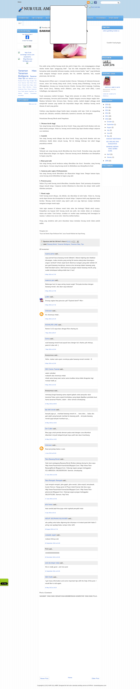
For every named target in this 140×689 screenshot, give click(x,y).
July (108, 130)
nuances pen (49, 280)
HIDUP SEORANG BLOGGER (56, 518)
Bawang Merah (52, 244)
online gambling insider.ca (111, 31)
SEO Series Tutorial (52, 369)
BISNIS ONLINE (114, 18)
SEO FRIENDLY (101, 18)
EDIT (19, 23)
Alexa (35, 78)
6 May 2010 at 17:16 (50, 305)
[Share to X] (76, 242)
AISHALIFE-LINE (51, 325)
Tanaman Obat (75, 244)
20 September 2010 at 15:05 (52, 543)
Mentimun (29, 87)
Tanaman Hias (27, 70)
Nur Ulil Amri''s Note (112, 87)
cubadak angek (50, 535)
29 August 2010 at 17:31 (51, 529)
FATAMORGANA (23, 18)
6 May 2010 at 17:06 (50, 291)
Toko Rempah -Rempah (53, 480)
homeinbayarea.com (100, 685)
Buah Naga (26, 80)
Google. (32, 80)
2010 (106, 119)
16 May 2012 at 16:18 (51, 587)
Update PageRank (29, 91)
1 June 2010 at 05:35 (50, 453)
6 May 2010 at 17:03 (50, 274)
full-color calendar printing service (77, 685)
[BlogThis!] (74, 242)
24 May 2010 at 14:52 (51, 439)
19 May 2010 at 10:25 (51, 422)
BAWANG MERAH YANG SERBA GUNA (112, 149)
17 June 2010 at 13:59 (51, 474)
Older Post (95, 678)
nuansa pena (49, 254)
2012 (106, 113)
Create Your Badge (27, 40)
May (108, 136)
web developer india (52, 563)
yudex (47, 297)
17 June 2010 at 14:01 (51, 498)
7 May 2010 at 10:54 (50, 349)
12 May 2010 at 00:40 (51, 403)
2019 (106, 104)
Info (27, 78)
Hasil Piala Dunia (32, 82)
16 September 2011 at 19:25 (52, 571)
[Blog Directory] (27, 61)
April (108, 154)
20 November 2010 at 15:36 (52, 557)
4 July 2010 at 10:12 (50, 512)
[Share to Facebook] (78, 242)
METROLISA (89, 18)
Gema (47, 339)
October (109, 121)
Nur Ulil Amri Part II (27, 34)
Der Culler (48, 429)
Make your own (33, 104)
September (110, 124)
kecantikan (21, 95)
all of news (49, 504)
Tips (23, 78)
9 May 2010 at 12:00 (50, 363)
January (109, 157)
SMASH (31, 78)
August (109, 127)
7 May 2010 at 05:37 (50, 332)
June (108, 133)
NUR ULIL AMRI (38, 9)
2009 (106, 161)
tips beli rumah (50, 410)
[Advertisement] (56, 26)
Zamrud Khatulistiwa (30, 93)
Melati (24, 87)
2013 (106, 110)
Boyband (20, 80)
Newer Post (44, 678)
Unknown (48, 311)
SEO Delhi (49, 577)
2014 (106, 107)
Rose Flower (27, 89)
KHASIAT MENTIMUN (113, 139)
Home (19, 2)
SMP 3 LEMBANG (37, 18)
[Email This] (72, 242)
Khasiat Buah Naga (27, 85)
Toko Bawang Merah (52, 459)
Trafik (22, 91)
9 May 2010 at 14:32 (50, 384)
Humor (19, 85)
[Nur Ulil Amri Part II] (27, 38)
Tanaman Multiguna (23, 74)
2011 (106, 116)
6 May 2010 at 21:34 (50, 319)
